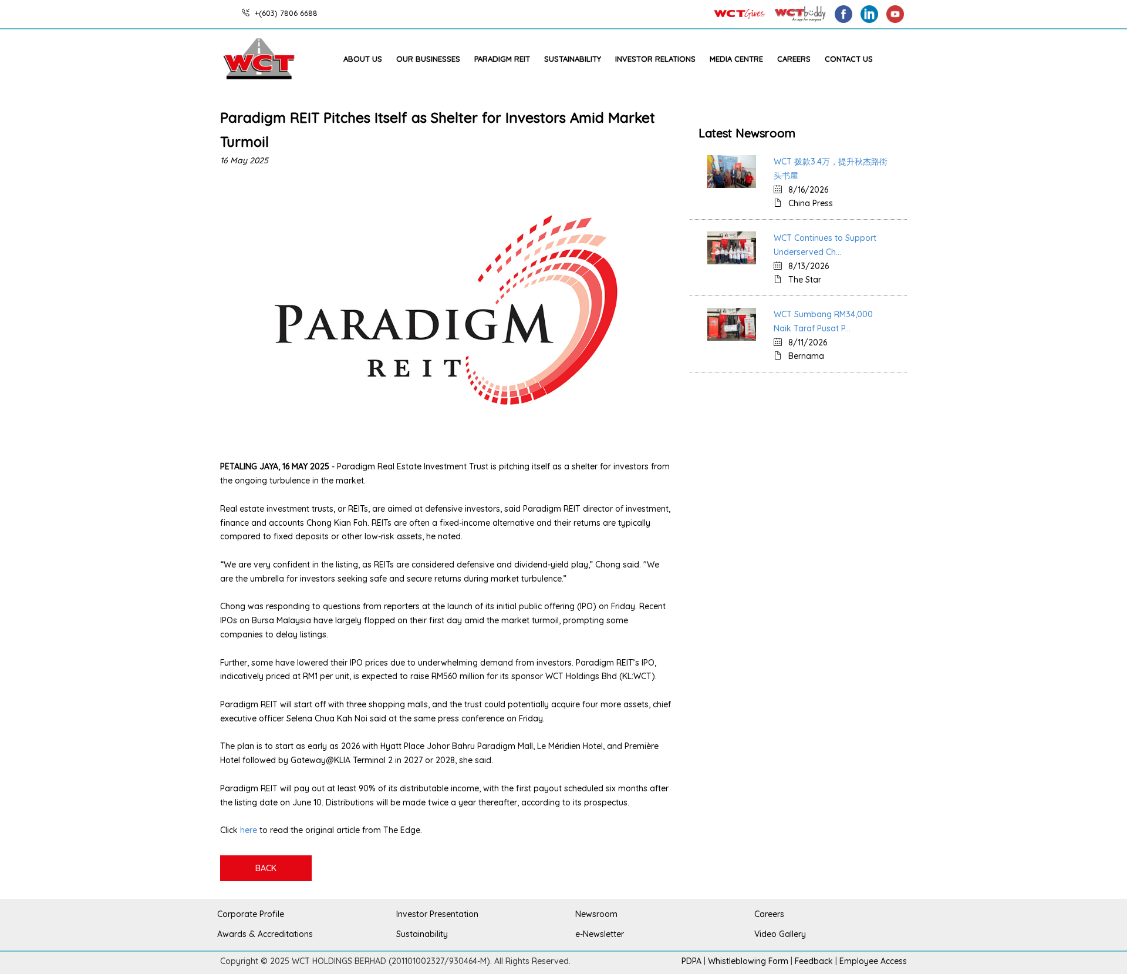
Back (265, 868)
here (248, 830)
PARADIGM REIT (502, 58)
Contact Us (849, 58)
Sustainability (572, 58)
